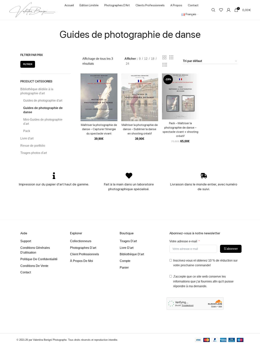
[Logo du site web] (33, 9)
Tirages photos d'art (33, 152)
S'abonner (231, 248)
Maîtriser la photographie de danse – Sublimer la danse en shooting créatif (140, 129)
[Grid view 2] (164, 57)
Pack (26, 131)
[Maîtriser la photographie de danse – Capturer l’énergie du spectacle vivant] (99, 97)
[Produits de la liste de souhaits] (221, 10)
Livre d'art (26, 138)
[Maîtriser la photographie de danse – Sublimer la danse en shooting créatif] (139, 97)
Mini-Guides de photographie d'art (42, 121)
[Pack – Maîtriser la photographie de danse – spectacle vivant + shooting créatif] (180, 96)
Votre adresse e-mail (183, 241)
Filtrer (27, 64)
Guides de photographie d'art (42, 100)
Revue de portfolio (32, 145)
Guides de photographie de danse (43, 110)
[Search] (213, 10)
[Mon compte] (228, 10)
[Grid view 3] (171, 57)
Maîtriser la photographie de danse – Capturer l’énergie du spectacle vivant (99, 129)
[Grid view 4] (164, 65)
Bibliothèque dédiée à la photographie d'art (36, 91)
